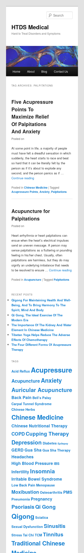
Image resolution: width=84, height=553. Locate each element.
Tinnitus (53, 534)
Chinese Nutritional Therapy (39, 426)
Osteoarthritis (51, 492)
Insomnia (42, 471)
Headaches (22, 457)
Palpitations (59, 192)
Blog (44, 71)
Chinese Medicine (36, 187)
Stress (16, 535)
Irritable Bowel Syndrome (36, 479)
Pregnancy (41, 499)
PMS (67, 492)
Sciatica (41, 517)
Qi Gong (45, 506)
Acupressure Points (24, 192)
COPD (18, 433)
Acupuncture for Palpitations (30, 214)
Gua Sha (33, 450)
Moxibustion (25, 491)
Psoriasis (22, 506)
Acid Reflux (20, 371)
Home (16, 71)
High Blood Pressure (32, 463)
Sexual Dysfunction (27, 526)
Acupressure (51, 370)
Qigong (22, 516)
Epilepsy (63, 443)
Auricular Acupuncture (41, 390)
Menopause (45, 485)
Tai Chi (28, 535)
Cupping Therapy (47, 433)
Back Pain (21, 397)
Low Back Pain (23, 485)
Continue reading (22, 178)
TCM (38, 535)
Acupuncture (32, 279)
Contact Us (61, 71)
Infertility (20, 472)
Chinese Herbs (23, 409)
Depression (26, 442)
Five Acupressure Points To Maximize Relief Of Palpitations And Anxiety (32, 116)
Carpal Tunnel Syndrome (31, 403)
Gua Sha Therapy (56, 450)
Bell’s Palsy (41, 397)
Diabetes (50, 443)
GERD (17, 450)
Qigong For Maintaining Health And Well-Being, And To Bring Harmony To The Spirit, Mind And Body (41, 305)
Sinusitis (54, 526)
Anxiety (44, 192)
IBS (57, 463)
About (31, 71)
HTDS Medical (30, 27)
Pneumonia (20, 499)
